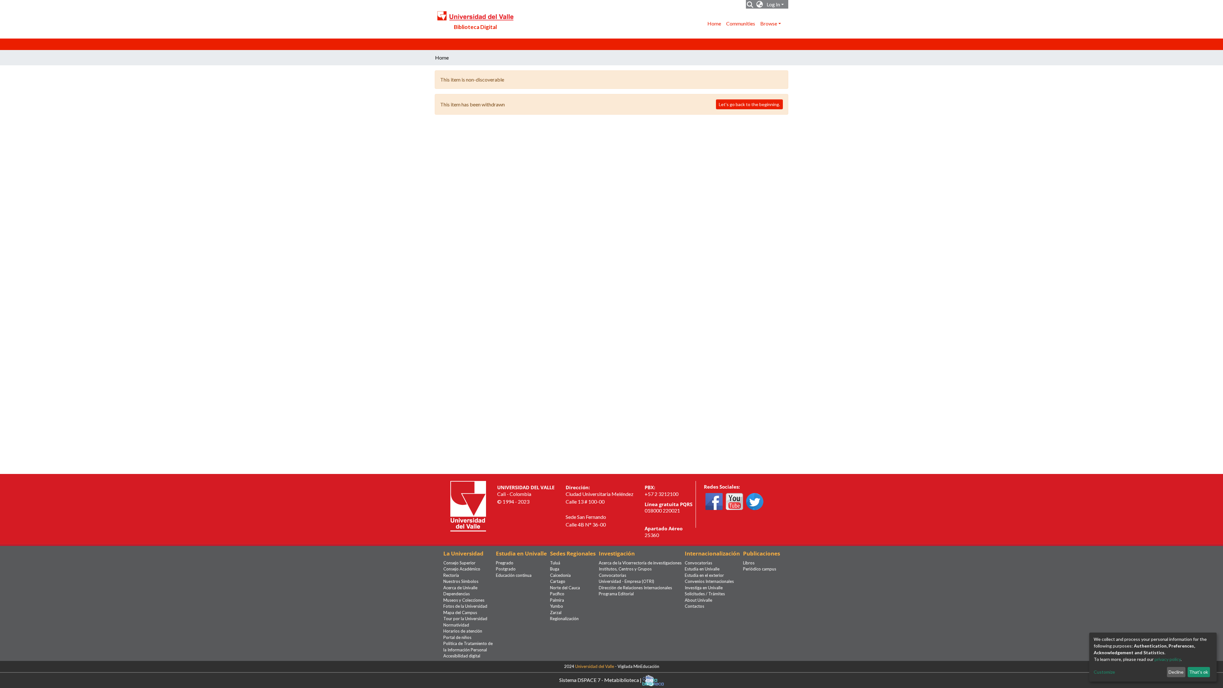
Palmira (557, 600)
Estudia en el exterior (704, 575)
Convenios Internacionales (709, 581)
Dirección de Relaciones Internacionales (635, 587)
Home (714, 23)
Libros (749, 562)
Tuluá (555, 562)
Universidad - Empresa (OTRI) (626, 581)
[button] (760, 4)
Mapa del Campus (460, 612)
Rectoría (451, 575)
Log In (773, 4)
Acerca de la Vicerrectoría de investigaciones (640, 562)
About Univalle (698, 600)
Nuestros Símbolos (460, 581)
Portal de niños (457, 637)
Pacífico (557, 593)
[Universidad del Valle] (468, 506)
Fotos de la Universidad (465, 606)
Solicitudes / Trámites (705, 593)
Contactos (694, 606)
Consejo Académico (461, 568)
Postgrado (506, 568)
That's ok (1198, 672)
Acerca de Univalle (460, 587)
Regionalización (564, 618)
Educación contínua (514, 575)
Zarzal (555, 612)
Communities (740, 23)
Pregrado (504, 562)
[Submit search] (750, 4)
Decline (1176, 672)
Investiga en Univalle (704, 587)
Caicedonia (560, 575)
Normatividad (456, 624)
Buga (554, 568)
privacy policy (1168, 659)
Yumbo (556, 606)
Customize (1104, 672)
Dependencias (456, 593)
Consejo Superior (459, 562)
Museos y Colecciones (463, 600)
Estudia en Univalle (702, 568)
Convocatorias (612, 575)
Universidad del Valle (594, 666)
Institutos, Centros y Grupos (625, 568)
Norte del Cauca (565, 587)
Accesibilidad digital (461, 655)
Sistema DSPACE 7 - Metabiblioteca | (600, 680)
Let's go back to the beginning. (749, 104)
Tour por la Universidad (465, 618)
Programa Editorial (616, 593)
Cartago (557, 581)
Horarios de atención (462, 631)
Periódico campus (759, 568)
